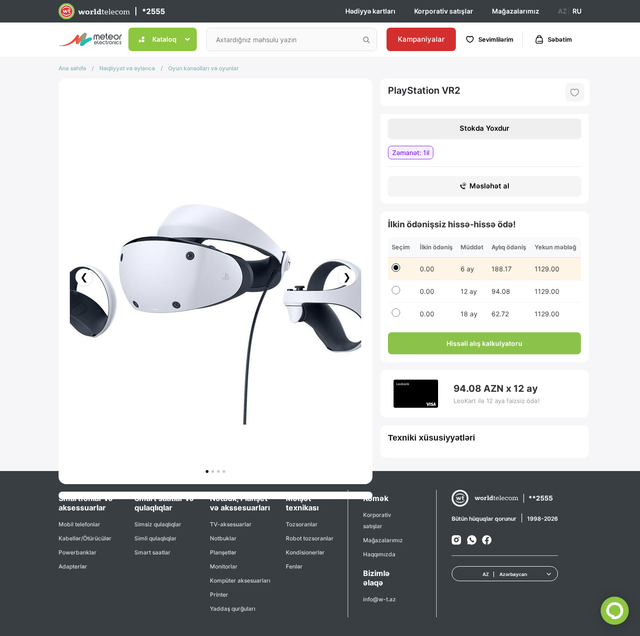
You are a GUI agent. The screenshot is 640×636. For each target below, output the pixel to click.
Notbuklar (223, 538)
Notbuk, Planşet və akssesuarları (240, 503)
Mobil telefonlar (79, 524)
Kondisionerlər (305, 552)
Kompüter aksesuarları (240, 580)
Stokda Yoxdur (484, 128)
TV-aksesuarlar (231, 524)
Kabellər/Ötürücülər (85, 538)
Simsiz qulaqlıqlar (157, 524)
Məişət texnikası (302, 503)
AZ (562, 11)
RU (577, 11)
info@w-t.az (379, 599)
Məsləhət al (489, 185)
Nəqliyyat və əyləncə (127, 68)
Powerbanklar (78, 552)
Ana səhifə (72, 68)
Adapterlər (73, 566)
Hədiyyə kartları (370, 11)
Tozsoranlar (302, 524)
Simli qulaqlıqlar (155, 538)
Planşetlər (223, 552)
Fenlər (294, 566)
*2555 (153, 11)
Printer (219, 594)
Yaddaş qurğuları (232, 608)
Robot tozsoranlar (310, 538)
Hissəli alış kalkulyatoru (484, 343)
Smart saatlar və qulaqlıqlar (164, 503)
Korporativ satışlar (443, 11)
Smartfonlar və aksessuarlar (86, 503)
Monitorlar (224, 566)
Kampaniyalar (421, 39)
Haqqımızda (379, 554)
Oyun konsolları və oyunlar (203, 68)
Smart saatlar (152, 552)
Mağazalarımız (515, 11)
